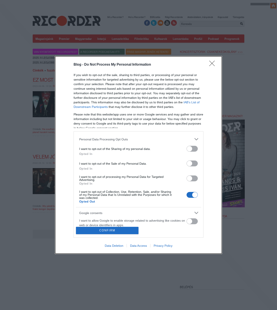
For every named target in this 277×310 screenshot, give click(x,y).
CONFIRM (107, 230)
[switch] (192, 149)
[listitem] (138, 139)
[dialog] (138, 154)
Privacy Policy (163, 245)
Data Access (138, 245)
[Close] (213, 65)
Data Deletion (114, 245)
